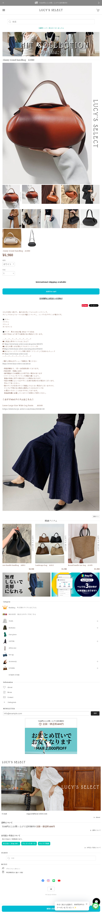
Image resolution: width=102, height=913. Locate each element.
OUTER (11, 641)
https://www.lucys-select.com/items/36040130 (23, 409)
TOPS (11, 621)
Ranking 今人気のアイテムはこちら (23, 608)
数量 (4, 270)
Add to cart (51, 291)
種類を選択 (51, 909)
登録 (95, 713)
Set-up (11, 655)
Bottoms (12, 628)
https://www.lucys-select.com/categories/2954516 (23, 349)
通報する (96, 516)
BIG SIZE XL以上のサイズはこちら (22, 614)
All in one (12, 648)
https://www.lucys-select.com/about (16, 364)
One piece (13, 635)
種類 (4, 260)
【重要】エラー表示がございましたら (51, 28)
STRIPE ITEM (14, 675)
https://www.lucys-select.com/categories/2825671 (23, 344)
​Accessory (13, 661)
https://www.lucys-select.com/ (16, 354)
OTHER (12, 668)
